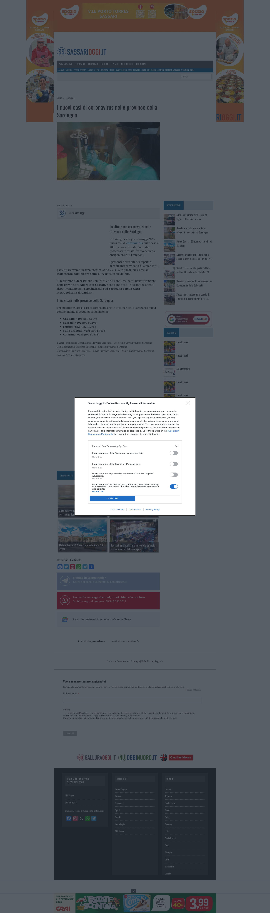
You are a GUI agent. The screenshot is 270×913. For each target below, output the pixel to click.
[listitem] (135, 446)
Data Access (135, 509)
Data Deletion (117, 509)
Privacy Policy (153, 509)
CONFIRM (112, 498)
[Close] (189, 404)
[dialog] (135, 456)
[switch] (174, 453)
